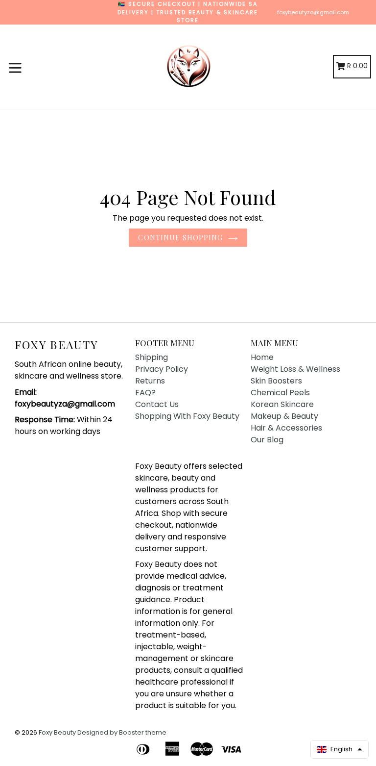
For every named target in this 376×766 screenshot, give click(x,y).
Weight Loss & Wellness (295, 369)
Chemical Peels (280, 392)
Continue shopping (180, 237)
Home (262, 357)
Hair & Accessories (286, 428)
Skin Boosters (276, 380)
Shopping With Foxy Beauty (187, 416)
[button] (339, 749)
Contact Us (157, 404)
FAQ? (145, 392)
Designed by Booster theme (121, 732)
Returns (150, 380)
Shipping (151, 357)
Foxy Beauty (56, 345)
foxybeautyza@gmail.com (313, 12)
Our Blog (267, 439)
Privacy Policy (161, 369)
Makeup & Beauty (284, 416)
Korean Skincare (282, 404)
